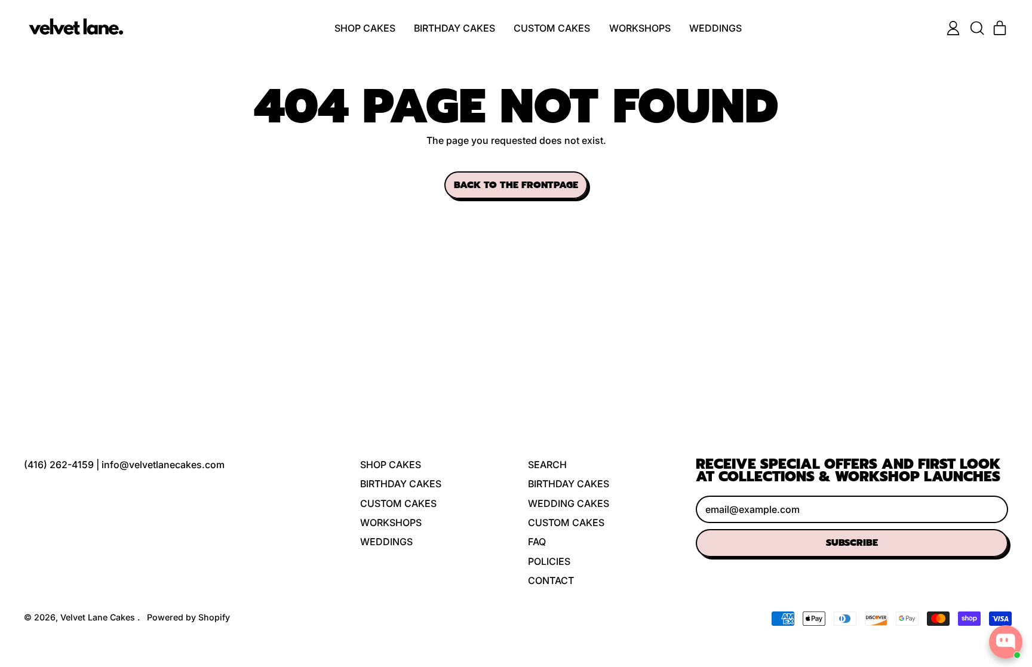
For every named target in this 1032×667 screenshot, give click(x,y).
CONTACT (551, 580)
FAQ (537, 542)
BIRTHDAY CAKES (454, 28)
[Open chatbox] (1005, 642)
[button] (976, 28)
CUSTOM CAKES (552, 28)
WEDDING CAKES (568, 503)
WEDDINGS (715, 28)
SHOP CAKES (364, 28)
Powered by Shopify (188, 617)
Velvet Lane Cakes (98, 617)
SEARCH (547, 465)
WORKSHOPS (640, 28)
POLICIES (549, 561)
